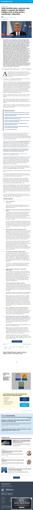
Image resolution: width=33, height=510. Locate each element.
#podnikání (5, 348)
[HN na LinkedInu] (10, 489)
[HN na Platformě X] (6, 489)
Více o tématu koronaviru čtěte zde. (10, 129)
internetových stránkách (12, 168)
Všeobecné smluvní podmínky (14, 501)
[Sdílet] (29, 4)
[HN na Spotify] (11, 489)
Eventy (22, 498)
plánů (10, 170)
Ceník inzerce (3, 502)
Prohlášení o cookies (12, 498)
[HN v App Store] (10, 494)
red (3, 16)
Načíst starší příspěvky (17, 341)
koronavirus (10, 415)
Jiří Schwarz (3, 449)
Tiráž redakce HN (4, 498)
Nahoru (5, 344)
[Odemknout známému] (31, 4)
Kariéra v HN (3, 501)
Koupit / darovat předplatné (25, 497)
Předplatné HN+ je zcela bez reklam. (27, 410)
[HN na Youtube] (12, 489)
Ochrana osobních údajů (13, 497)
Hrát (18, 379)
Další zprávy (16, 477)
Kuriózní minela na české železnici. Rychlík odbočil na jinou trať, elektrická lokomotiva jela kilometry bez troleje (21, 441)
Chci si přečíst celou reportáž (26, 344)
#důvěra (9, 348)
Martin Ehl (3, 458)
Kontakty (3, 497)
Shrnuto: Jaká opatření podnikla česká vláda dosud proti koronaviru (17, 112)
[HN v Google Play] (4, 494)
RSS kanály (22, 501)
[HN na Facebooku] (7, 489)
